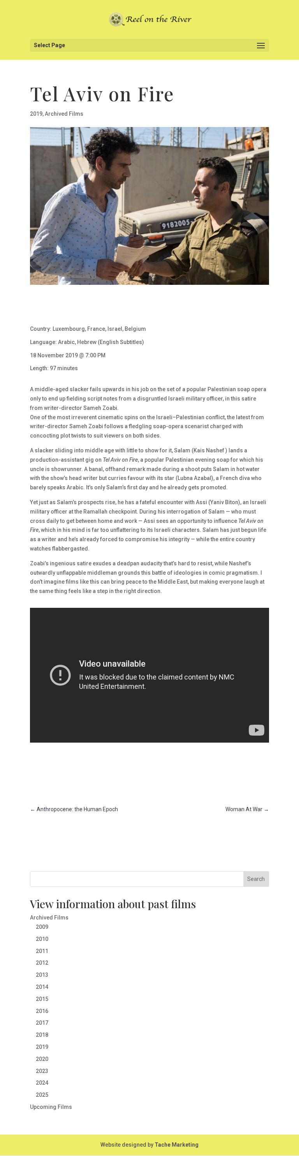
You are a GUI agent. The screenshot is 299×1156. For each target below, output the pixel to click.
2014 (42, 987)
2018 (42, 1035)
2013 (42, 975)
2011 (42, 951)
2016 (42, 1011)
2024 (42, 1083)
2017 (42, 1023)
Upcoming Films (51, 1107)
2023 (42, 1071)
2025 (42, 1095)
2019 (36, 114)
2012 (42, 963)
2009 (42, 927)
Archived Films (64, 114)
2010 (42, 939)
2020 (42, 1059)
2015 (42, 999)
